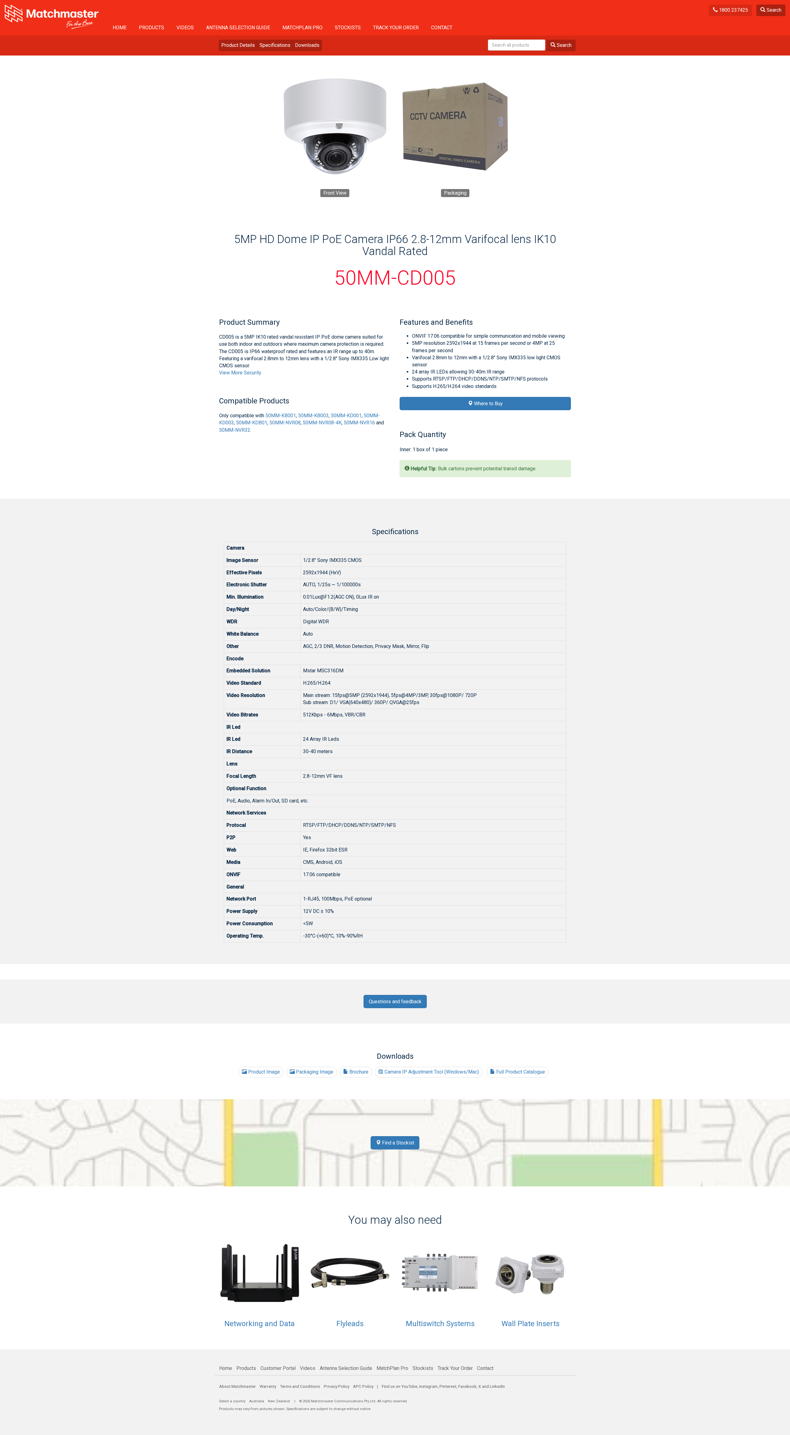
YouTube (409, 1386)
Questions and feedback (395, 1001)
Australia (256, 1401)
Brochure (358, 1072)
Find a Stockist (397, 1143)
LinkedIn (497, 1386)
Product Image (263, 1072)
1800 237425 (733, 10)
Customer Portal (278, 1368)
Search (773, 10)
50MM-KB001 (280, 416)
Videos (185, 28)
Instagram (428, 1386)
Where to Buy (488, 403)
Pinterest (447, 1386)
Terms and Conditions (300, 1386)
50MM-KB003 (313, 416)
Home (120, 28)
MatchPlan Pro (302, 28)
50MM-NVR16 (359, 423)
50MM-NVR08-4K (322, 423)
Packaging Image (314, 1072)
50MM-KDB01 (251, 423)
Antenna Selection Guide (238, 28)
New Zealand (279, 1401)
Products (151, 28)
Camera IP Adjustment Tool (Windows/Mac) (431, 1072)
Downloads (307, 45)
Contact (441, 28)
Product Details (238, 45)
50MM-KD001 (346, 416)
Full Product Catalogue (520, 1072)
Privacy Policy (336, 1386)
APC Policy (363, 1386)
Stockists (348, 28)
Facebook (467, 1386)
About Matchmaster (237, 1386)
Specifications (275, 45)
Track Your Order (396, 28)
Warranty (268, 1386)
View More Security (240, 373)
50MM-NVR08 (285, 423)
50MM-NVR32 (234, 430)
